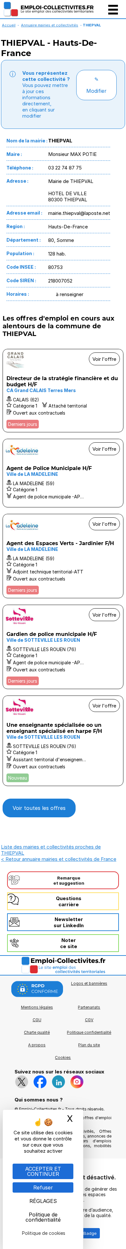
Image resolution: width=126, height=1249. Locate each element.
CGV (89, 1019)
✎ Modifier (96, 85)
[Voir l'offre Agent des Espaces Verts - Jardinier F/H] (63, 556)
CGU (37, 1019)
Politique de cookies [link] (43, 1233)
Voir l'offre (104, 359)
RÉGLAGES (43, 1201)
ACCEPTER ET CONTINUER (43, 1171)
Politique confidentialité (89, 1032)
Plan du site (89, 1044)
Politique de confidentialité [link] (43, 1217)
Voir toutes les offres (39, 808)
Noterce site (68, 943)
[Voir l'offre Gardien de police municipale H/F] (63, 647)
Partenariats (89, 1007)
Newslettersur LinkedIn (69, 922)
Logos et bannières (89, 983)
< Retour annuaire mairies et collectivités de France (58, 859)
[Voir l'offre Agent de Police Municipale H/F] (63, 473)
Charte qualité (37, 1032)
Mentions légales (37, 1007)
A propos (37, 1044)
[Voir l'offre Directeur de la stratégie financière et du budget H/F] (63, 390)
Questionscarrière (68, 901)
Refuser (43, 1187)
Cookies (63, 1057)
